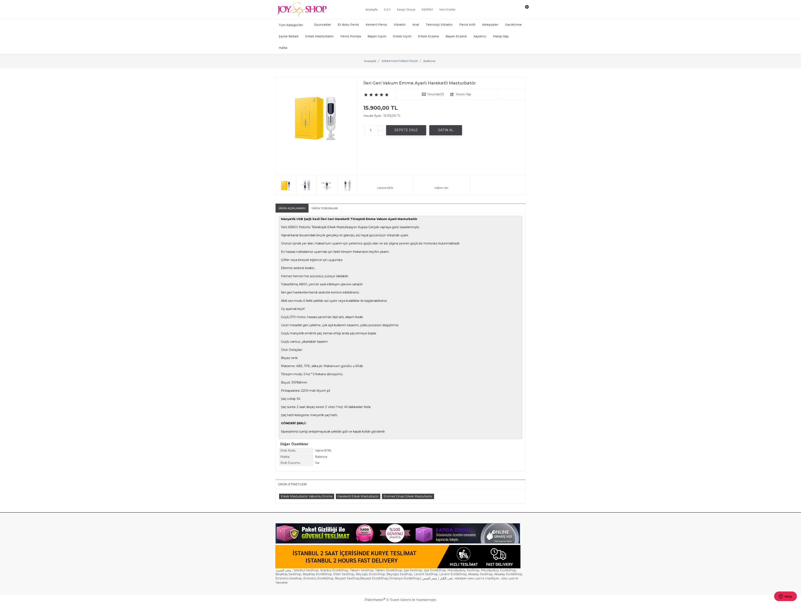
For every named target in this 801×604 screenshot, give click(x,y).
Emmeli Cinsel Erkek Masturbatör (408, 496)
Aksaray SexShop (480, 574)
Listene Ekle (385, 187)
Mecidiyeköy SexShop (463, 570)
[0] (523, 10)
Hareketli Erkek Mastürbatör (358, 496)
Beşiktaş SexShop (288, 574)
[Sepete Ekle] (406, 130)
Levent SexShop (426, 574)
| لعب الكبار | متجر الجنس (436, 578)
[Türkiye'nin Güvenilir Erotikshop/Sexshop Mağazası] (301, 16)
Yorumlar (435, 94)
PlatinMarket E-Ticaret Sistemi (388, 600)
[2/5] (368, 94)
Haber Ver (441, 187)
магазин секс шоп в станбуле (477, 578)
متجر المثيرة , (284, 570)
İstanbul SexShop (306, 570)
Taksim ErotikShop (388, 570)
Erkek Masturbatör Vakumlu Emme (306, 496)
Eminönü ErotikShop (318, 578)
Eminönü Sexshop (288, 578)
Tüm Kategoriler (291, 25)
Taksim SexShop (362, 570)
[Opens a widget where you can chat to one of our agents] (785, 596)
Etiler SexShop (343, 574)
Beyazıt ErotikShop (374, 578)
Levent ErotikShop (453, 574)
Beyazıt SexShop (347, 578)
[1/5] (366, 94)
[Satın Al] (445, 130)
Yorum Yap (463, 94)
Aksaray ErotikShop (508, 574)
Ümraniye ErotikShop (404, 578)
